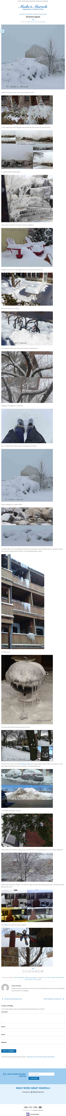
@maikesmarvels (37, 1092)
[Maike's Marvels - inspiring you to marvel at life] (33, 7)
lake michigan (52, 977)
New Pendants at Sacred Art (53, 999)
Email (3, 1034)
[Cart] (64, 7)
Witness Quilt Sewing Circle (13, 999)
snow (26, 979)
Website (4, 1042)
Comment (4, 1012)
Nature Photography (25, 14)
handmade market (25, 764)
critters (6, 925)
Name (3, 1026)
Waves (35, 979)
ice (43, 977)
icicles (46, 977)
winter (39, 979)
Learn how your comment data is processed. (40, 1057)
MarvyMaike (41, 21)
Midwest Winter (60, 977)
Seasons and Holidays (40, 14)
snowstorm (31, 979)
